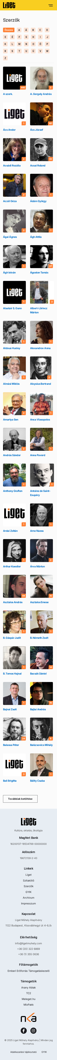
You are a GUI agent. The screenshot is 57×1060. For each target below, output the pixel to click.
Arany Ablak (28, 987)
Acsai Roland (37, 165)
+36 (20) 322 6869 (28, 948)
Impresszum (28, 903)
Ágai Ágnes (10, 236)
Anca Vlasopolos (40, 419)
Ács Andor (9, 129)
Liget (29, 874)
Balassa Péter (11, 745)
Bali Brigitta (10, 780)
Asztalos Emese (39, 602)
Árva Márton (37, 566)
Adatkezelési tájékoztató (23, 1052)
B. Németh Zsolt (39, 637)
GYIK (28, 892)
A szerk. (8, 94)
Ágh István (9, 272)
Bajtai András (38, 709)
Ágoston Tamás (39, 272)
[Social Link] (24, 1031)
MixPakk (29, 1004)
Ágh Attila (36, 236)
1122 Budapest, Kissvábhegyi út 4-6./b (28, 925)
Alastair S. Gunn (12, 308)
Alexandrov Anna (40, 348)
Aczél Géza (10, 201)
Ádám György (38, 201)
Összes (9, 30)
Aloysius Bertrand (40, 383)
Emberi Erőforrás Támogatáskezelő (29, 970)
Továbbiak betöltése (20, 798)
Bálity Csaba (37, 780)
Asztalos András (12, 602)
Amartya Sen (10, 419)
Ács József (36, 129)
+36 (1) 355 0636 (28, 954)
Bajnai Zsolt (10, 709)
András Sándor (12, 455)
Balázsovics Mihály (41, 745)
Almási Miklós (11, 383)
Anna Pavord (37, 455)
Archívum (28, 897)
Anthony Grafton (12, 490)
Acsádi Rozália (12, 165)
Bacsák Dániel (38, 673)
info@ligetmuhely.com (28, 943)
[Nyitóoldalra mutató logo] (28, 822)
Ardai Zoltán (10, 530)
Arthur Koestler (12, 566)
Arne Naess (37, 530)
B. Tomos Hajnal (12, 673)
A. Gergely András (41, 94)
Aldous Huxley (11, 348)
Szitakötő (28, 880)
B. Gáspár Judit (12, 637)
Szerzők (28, 886)
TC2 (28, 993)
